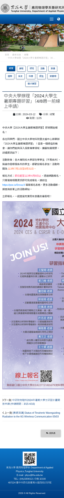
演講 (53, 68)
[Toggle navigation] (51, 19)
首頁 (7, 55)
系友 (20, 76)
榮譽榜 (53, 76)
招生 (41, 76)
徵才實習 (32, 83)
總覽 (26, 55)
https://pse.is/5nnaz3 (13, 185)
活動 (42, 68)
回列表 (52, 433)
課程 (21, 68)
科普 (31, 76)
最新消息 (16, 55)
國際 (10, 76)
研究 (32, 68)
